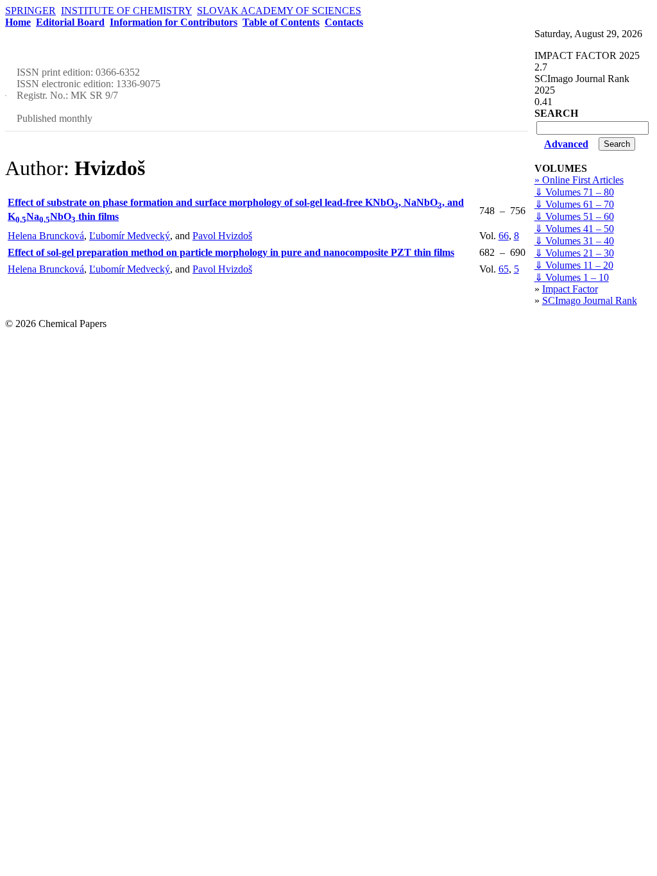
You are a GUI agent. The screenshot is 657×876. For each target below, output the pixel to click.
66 (504, 235)
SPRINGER (30, 10)
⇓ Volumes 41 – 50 (574, 228)
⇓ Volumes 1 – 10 (571, 277)
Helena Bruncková (46, 235)
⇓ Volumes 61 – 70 (574, 204)
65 (504, 269)
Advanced (566, 144)
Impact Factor (570, 288)
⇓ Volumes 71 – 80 (574, 192)
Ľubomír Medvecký (129, 235)
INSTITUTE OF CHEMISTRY (126, 10)
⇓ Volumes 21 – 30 (574, 253)
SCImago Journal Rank (589, 300)
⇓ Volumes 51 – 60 (574, 216)
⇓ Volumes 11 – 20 (573, 265)
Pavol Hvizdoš (222, 235)
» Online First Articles (579, 179)
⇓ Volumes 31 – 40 (574, 240)
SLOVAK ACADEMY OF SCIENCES (279, 10)
